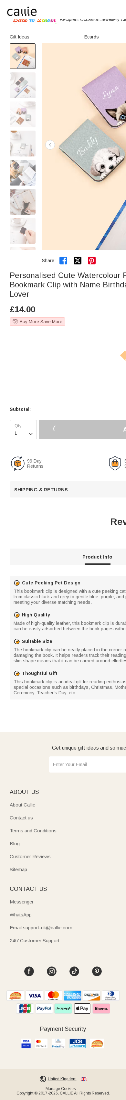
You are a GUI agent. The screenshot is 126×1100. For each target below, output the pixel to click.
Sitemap (18, 869)
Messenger (22, 901)
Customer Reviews (30, 856)
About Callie (22, 804)
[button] (50, 145)
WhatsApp (21, 914)
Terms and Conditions (33, 830)
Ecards (91, 36)
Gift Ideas (19, 36)
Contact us (21, 817)
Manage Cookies (61, 1088)
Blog (15, 843)
